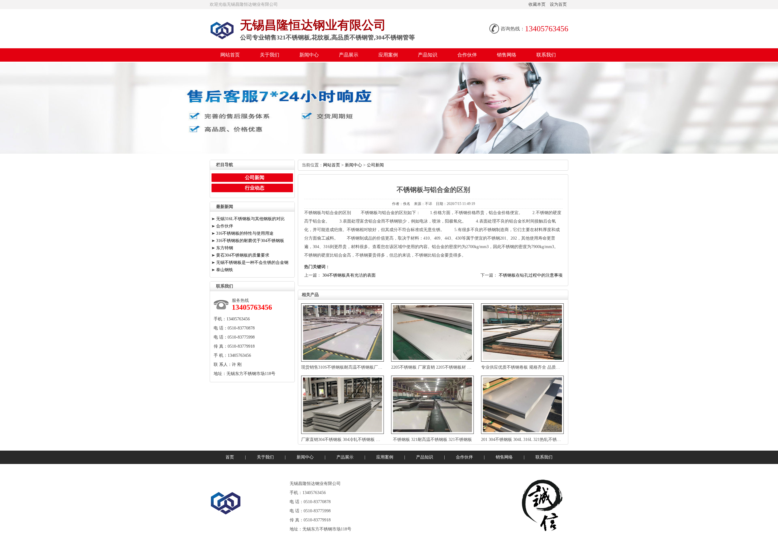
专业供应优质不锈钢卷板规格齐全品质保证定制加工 (531, 367)
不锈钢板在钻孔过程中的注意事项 (531, 275)
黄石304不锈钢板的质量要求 (242, 255)
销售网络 (506, 54)
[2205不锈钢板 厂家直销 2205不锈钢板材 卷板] (433, 332)
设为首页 (558, 4)
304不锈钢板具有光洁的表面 (349, 275)
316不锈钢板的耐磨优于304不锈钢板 (250, 240)
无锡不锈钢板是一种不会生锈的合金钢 (252, 262)
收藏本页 (537, 4)
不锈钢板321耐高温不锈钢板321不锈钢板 (432, 439)
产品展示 (348, 54)
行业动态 (254, 187)
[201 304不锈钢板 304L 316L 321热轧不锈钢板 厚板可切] (523, 405)
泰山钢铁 (224, 270)
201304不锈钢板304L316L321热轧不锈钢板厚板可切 (532, 439)
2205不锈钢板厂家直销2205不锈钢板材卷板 (433, 367)
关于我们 (269, 54)
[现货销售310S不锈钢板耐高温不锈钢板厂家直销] (343, 332)
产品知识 (427, 54)
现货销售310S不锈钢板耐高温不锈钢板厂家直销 (346, 367)
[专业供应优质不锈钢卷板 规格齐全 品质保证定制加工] (523, 332)
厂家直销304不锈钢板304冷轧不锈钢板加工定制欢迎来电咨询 (360, 439)
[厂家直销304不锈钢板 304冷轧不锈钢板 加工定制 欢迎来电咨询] (343, 405)
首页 (229, 457)
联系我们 (546, 54)
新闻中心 (309, 54)
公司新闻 (375, 165)
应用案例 (388, 54)
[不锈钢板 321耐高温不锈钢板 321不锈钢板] (433, 405)
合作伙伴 (467, 54)
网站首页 (230, 54)
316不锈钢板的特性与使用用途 (245, 233)
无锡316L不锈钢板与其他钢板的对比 (250, 219)
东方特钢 (224, 248)
